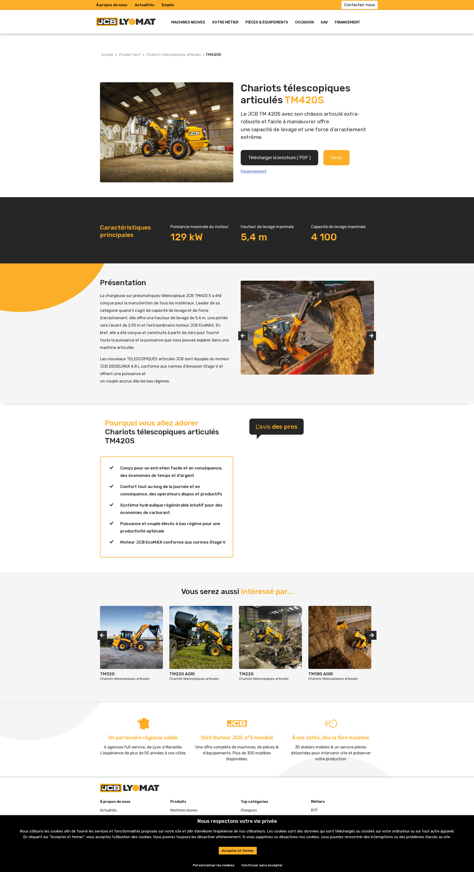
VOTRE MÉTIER (225, 22)
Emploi (168, 5)
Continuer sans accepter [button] (262, 865)
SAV (324, 22)
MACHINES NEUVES (188, 22)
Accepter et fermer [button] (238, 850)
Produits (178, 802)
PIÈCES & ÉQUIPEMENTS (266, 22)
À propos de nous (111, 5)
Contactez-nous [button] (359, 4)
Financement (253, 171)
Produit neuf (129, 54)
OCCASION (304, 22)
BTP (314, 810)
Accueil (107, 54)
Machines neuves (184, 810)
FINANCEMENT (347, 22)
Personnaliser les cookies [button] (213, 865)
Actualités (144, 5)
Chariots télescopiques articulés (173, 54)
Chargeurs (249, 810)
